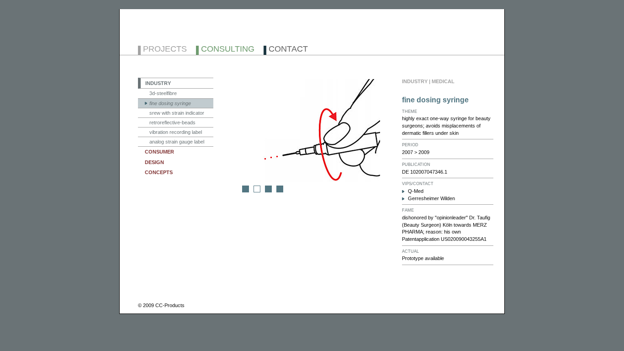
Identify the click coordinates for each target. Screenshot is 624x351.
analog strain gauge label (176, 141)
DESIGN (154, 162)
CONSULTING (227, 49)
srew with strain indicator (176, 113)
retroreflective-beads (172, 122)
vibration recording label (175, 132)
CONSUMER (159, 151)
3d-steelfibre (163, 93)
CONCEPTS (159, 172)
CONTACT (288, 49)
